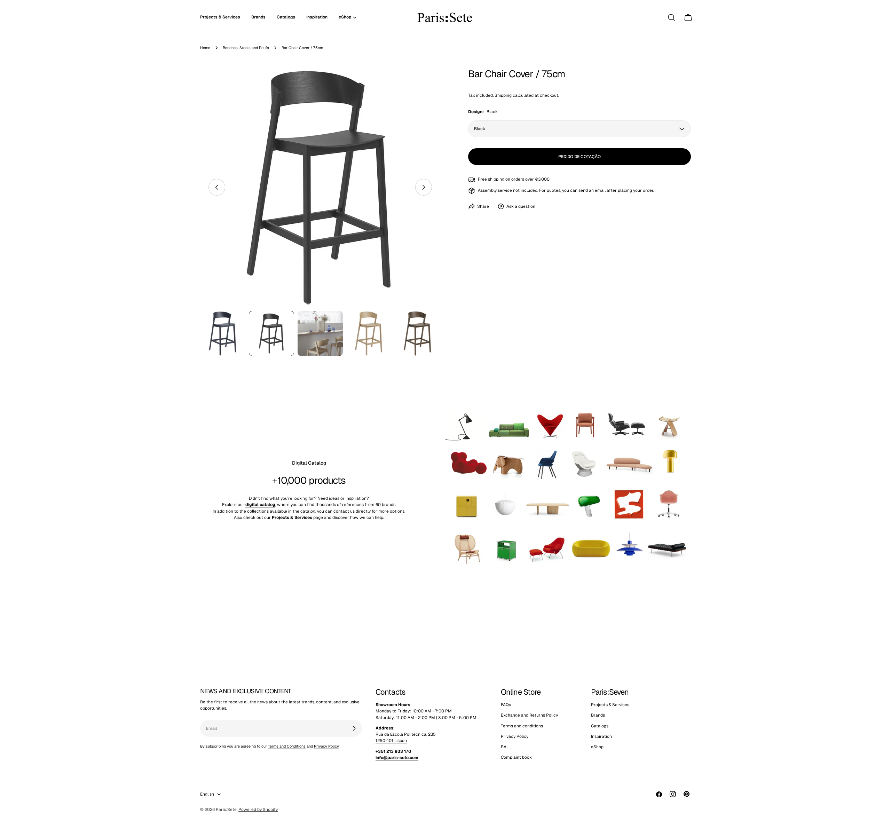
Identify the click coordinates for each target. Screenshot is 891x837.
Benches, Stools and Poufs (246, 47)
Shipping (503, 95)
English (207, 794)
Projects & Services (610, 705)
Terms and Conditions (287, 746)
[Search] (671, 17)
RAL (505, 747)
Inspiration (601, 736)
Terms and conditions (522, 726)
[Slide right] (423, 187)
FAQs (506, 705)
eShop (597, 747)
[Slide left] (216, 187)
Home (205, 47)
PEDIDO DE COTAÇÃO (579, 156)
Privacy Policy (514, 736)
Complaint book (516, 757)
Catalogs (599, 726)
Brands (598, 715)
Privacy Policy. (326, 746)
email (600, 190)
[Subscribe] (354, 728)
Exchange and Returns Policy (529, 715)
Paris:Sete (226, 809)
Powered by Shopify (258, 809)
